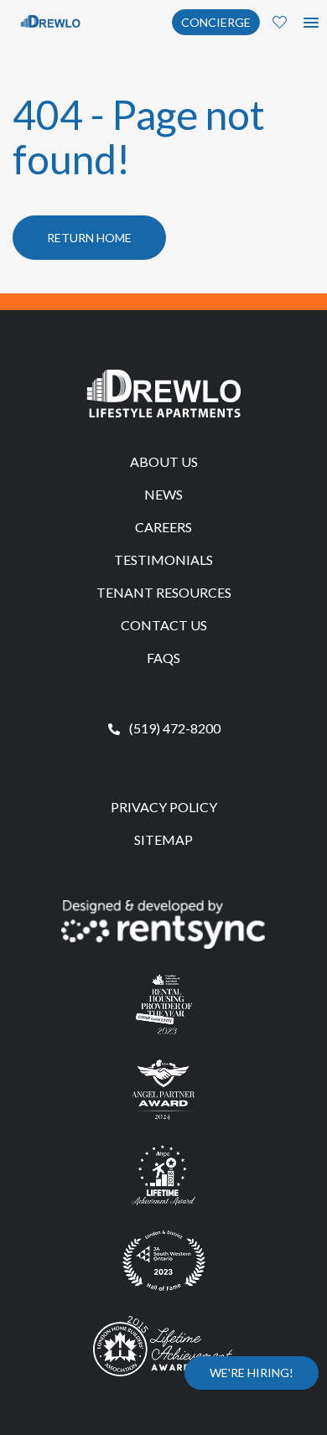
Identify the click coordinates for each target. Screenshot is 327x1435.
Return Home (89, 238)
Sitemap (163, 839)
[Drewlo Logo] (50, 20)
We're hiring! (251, 1372)
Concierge (216, 22)
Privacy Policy (164, 807)
